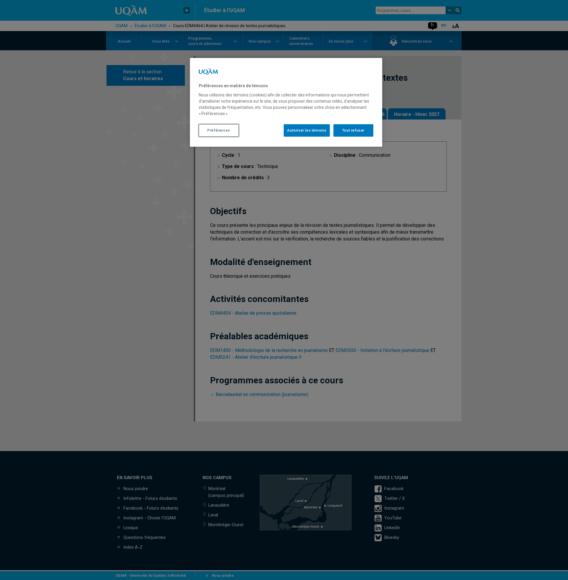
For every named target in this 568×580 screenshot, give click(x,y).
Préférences (218, 130)
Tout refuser (353, 130)
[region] (286, 102)
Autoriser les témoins (307, 130)
